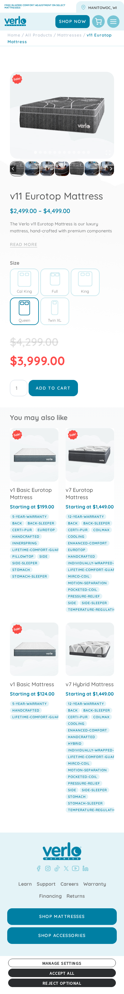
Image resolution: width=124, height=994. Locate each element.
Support (46, 884)
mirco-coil (79, 576)
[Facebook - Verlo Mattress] (39, 868)
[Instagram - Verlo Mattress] (46, 868)
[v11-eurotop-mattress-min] (62, 115)
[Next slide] (111, 169)
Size (14, 263)
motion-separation (87, 583)
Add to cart (53, 388)
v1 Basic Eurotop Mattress (31, 493)
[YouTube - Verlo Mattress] (74, 868)
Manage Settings (62, 963)
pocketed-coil (82, 590)
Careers (69, 884)
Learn (25, 884)
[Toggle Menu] (113, 21)
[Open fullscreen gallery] (108, 152)
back (17, 523)
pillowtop (23, 556)
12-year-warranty (86, 517)
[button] (17, 168)
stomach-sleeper (29, 576)
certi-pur (22, 530)
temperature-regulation (93, 609)
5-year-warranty (29, 517)
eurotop (46, 530)
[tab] (35, 152)
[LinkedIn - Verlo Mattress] (84, 868)
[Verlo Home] (62, 851)
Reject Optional (62, 983)
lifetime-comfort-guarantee (41, 550)
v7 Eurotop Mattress (79, 493)
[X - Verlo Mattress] (65, 868)
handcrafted (25, 536)
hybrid (75, 743)
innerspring (24, 543)
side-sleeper (24, 563)
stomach (21, 570)
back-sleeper (41, 523)
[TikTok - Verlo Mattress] (56, 868)
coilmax (101, 530)
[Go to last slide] (13, 169)
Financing (50, 896)
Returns (76, 896)
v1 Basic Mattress (32, 684)
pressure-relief (84, 596)
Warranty (94, 884)
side (43, 556)
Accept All (62, 973)
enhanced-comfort (87, 543)
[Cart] (98, 21)
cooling (76, 536)
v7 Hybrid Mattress (90, 684)
